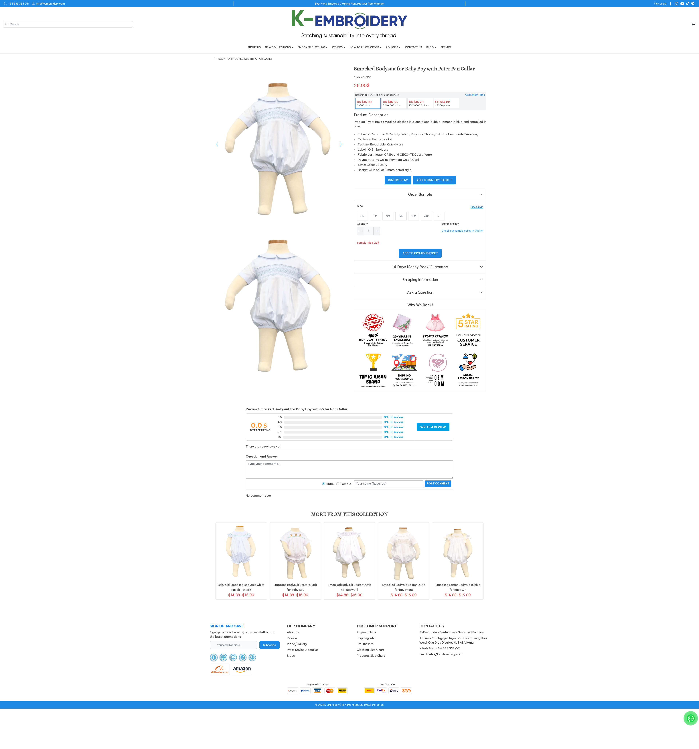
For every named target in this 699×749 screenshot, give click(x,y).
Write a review (433, 427)
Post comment (438, 483)
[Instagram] (676, 3)
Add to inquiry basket (434, 180)
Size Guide (477, 207)
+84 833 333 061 (18, 3)
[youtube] (233, 657)
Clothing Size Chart (370, 650)
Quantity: (362, 223)
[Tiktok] (688, 3)
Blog (430, 47)
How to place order (364, 47)
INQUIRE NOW (398, 180)
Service (446, 47)
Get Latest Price (475, 94)
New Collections (278, 47)
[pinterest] (252, 657)
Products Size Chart (371, 655)
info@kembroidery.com (50, 3)
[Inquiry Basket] (693, 24)
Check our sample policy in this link (462, 230)
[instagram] (223, 657)
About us (254, 47)
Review (292, 638)
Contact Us (413, 47)
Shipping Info (366, 638)
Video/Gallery (297, 644)
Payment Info (366, 632)
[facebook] (214, 657)
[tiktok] (243, 657)
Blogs (291, 655)
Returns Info (365, 644)
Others (337, 47)
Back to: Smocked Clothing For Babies (245, 58)
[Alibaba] (693, 3)
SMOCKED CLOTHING (311, 47)
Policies (392, 47)
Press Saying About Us (302, 650)
